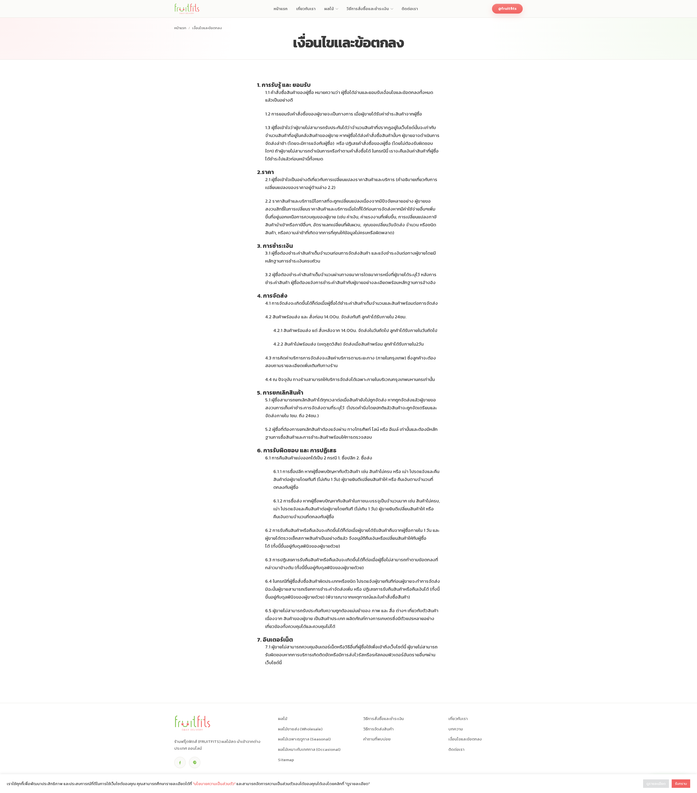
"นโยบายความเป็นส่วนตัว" (214, 784)
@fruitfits (507, 8)
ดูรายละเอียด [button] (656, 783)
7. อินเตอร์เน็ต (275, 639)
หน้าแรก (180, 27)
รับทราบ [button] (681, 783)
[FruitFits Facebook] (180, 762)
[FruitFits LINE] (194, 762)
